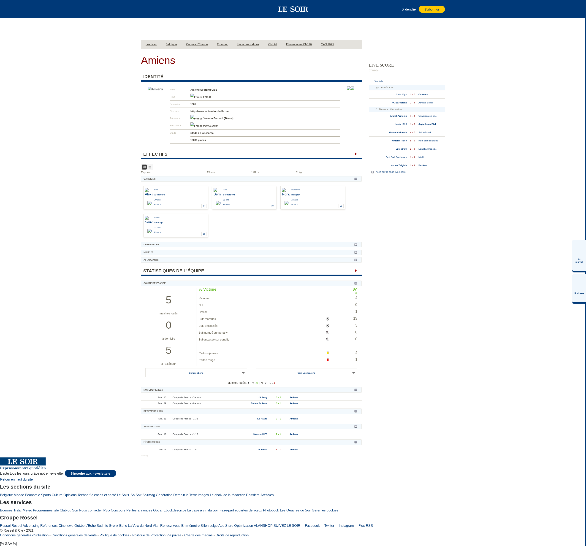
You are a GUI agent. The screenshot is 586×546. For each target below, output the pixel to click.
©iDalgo (145, 455)
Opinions (70, 495)
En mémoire (190, 525)
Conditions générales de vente (74, 535)
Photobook (271, 510)
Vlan (156, 525)
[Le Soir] (293, 9)
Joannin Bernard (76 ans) (218, 118)
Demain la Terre (185, 495)
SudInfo (102, 525)
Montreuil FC (260, 434)
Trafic (18, 510)
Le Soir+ (123, 495)
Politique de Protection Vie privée (156, 535)
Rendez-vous (170, 525)
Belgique (6, 495)
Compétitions (196, 373)
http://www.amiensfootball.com (209, 111)
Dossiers (253, 495)
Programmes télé (46, 510)
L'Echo (90, 525)
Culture (57, 495)
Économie (32, 495)
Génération (164, 495)
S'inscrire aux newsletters (91, 473)
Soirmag (148, 495)
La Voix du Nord (140, 525)
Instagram (346, 525)
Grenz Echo (118, 525)
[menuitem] (579, 255)
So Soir (135, 495)
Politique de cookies (114, 535)
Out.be (79, 525)
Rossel (5, 525)
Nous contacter (90, 510)
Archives (267, 495)
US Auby (262, 397)
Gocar (158, 510)
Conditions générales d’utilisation (24, 535)
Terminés (378, 81)
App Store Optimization (235, 525)
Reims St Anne (259, 403)
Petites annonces (139, 510)
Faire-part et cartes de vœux (241, 510)
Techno (83, 495)
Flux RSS (365, 525)
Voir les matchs (306, 373)
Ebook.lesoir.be (174, 510)
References (49, 525)
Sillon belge (209, 525)
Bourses (6, 510)
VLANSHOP (263, 525)
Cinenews (66, 525)
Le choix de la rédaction (227, 495)
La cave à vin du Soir (203, 510)
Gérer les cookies (325, 510)
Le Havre (262, 418)
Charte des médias (198, 535)
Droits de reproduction (232, 535)
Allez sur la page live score (391, 171)
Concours (118, 510)
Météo (27, 510)
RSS (106, 510)
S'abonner (431, 9)
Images (203, 495)
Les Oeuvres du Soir (295, 510)
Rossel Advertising (25, 525)
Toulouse (262, 449)
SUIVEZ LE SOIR (287, 525)
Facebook (312, 525)
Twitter (328, 525)
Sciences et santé (102, 495)
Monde (19, 495)
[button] (146, 9)
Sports (46, 495)
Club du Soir (69, 510)
